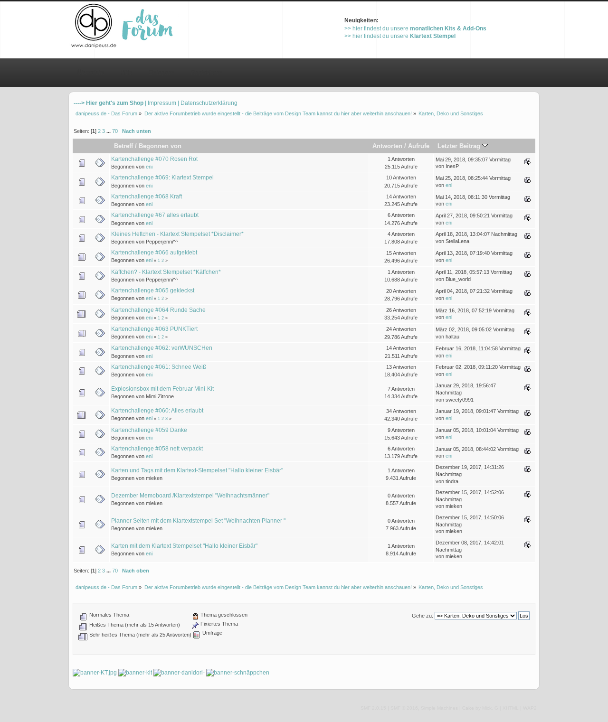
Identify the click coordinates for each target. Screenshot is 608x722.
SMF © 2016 (404, 708)
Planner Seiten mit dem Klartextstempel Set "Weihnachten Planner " (198, 520)
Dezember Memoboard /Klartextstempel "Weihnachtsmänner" (190, 495)
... (109, 131)
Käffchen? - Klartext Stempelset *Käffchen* (166, 272)
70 (115, 131)
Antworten (387, 146)
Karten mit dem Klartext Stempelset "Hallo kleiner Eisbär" (184, 546)
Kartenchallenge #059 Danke (149, 430)
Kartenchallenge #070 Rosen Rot (154, 159)
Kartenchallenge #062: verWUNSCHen (161, 348)
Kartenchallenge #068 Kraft (146, 196)
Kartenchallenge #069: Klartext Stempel (162, 177)
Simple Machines (439, 708)
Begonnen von (160, 146)
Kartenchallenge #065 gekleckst (152, 290)
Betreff (123, 146)
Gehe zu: (422, 616)
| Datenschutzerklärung (208, 103)
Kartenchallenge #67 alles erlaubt (155, 215)
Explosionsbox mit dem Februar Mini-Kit (162, 388)
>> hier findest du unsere (415, 28)
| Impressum (160, 103)
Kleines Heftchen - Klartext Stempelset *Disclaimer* (177, 234)
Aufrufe (418, 146)
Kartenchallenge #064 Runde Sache (158, 310)
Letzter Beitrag (459, 146)
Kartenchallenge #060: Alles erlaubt (157, 410)
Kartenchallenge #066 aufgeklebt (154, 252)
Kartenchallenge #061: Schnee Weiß (158, 367)
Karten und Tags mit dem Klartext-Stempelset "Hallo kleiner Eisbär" (197, 470)
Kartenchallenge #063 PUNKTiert (154, 329)
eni (149, 166)
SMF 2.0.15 (373, 708)
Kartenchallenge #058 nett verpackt (157, 448)
